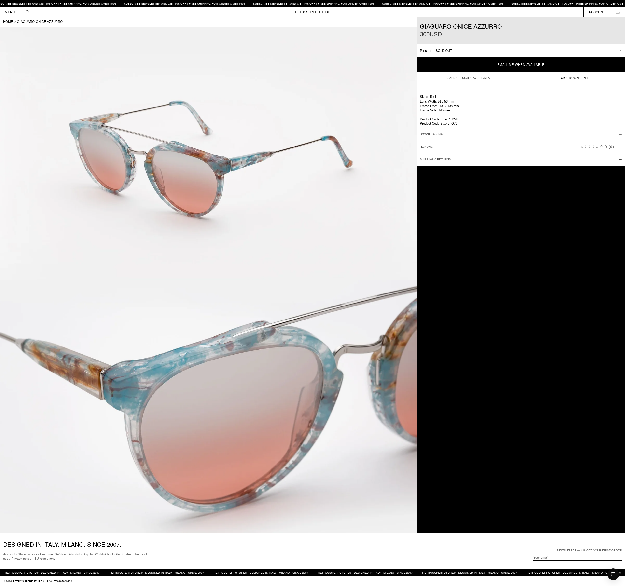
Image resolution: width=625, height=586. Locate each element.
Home (8, 22)
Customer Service (53, 554)
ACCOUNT (597, 12)
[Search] (27, 12)
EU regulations (44, 558)
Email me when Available (521, 64)
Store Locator (27, 554)
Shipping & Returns (435, 159)
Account (9, 554)
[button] (617, 12)
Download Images (434, 134)
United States (122, 554)
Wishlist (74, 554)
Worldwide (102, 554)
